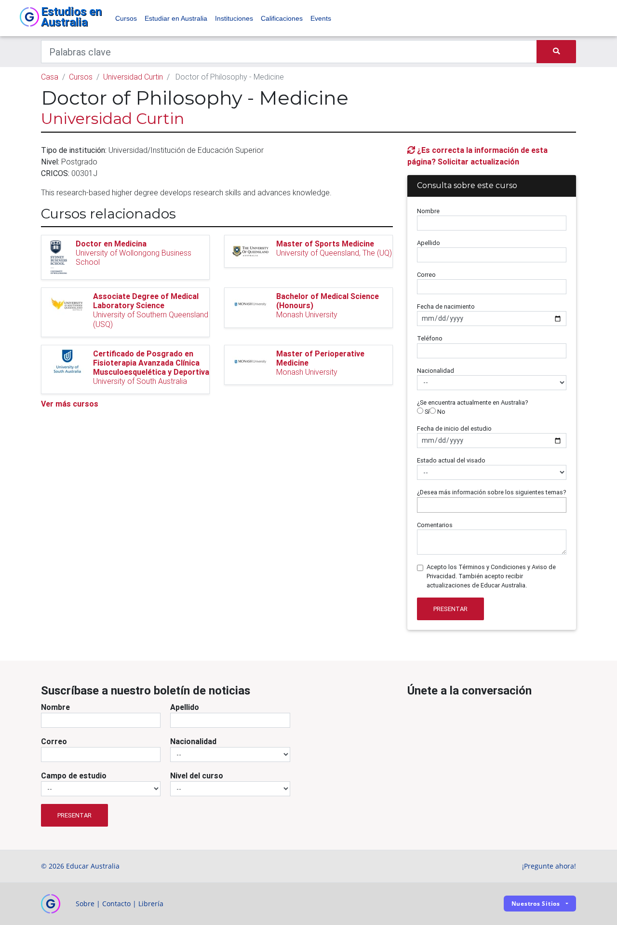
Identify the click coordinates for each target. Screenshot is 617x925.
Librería (150, 903)
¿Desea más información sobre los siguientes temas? (491, 492)
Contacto (116, 903)
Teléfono (430, 338)
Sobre (85, 903)
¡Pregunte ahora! (549, 866)
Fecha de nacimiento (446, 306)
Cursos (126, 18)
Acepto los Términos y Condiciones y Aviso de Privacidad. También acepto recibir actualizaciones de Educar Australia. (491, 576)
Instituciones (234, 18)
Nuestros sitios (535, 903)
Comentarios (435, 525)
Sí (426, 412)
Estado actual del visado (451, 460)
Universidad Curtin (133, 77)
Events (320, 18)
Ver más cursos (69, 403)
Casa (49, 77)
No (440, 412)
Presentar (450, 609)
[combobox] (491, 505)
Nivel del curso (196, 775)
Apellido (428, 243)
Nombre (428, 211)
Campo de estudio (74, 775)
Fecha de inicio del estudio (454, 428)
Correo (426, 275)
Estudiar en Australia (176, 18)
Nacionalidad (435, 371)
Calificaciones (282, 18)
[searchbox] (422, 504)
